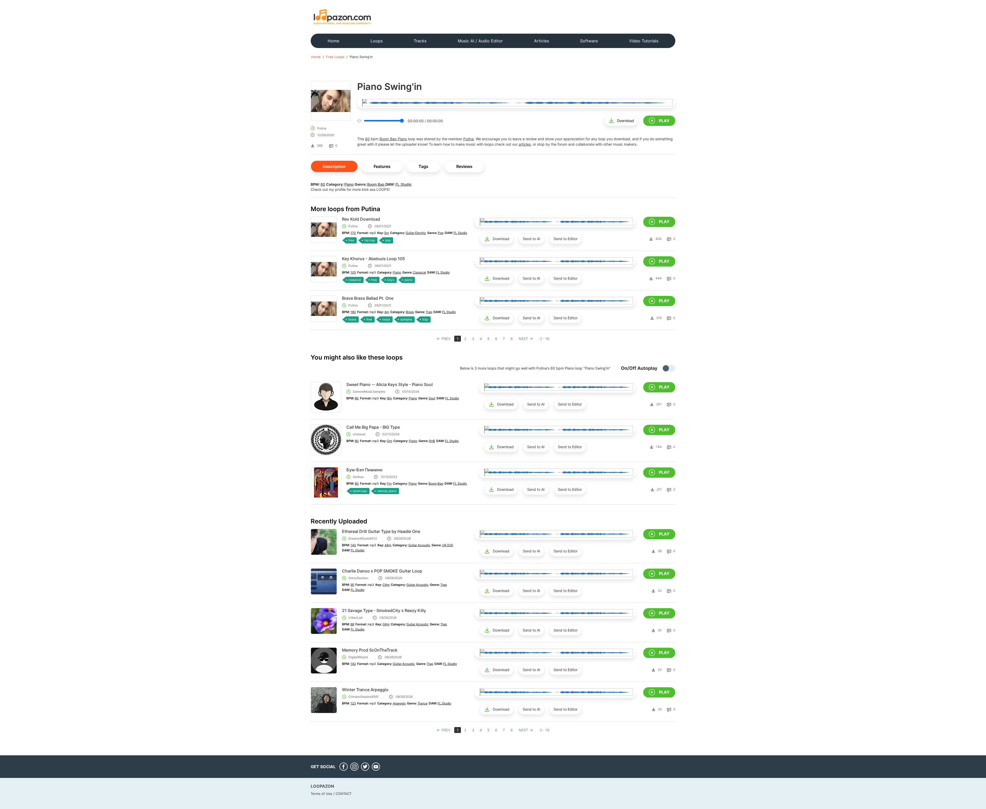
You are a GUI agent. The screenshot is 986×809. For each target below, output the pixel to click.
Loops (377, 40)
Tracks (420, 40)
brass (352, 319)
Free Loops (335, 57)
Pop (440, 233)
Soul (432, 398)
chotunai (359, 434)
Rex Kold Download (361, 219)
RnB (432, 441)
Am (386, 312)
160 (353, 312)
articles (525, 144)
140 (353, 545)
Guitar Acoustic (419, 545)
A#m (388, 545)
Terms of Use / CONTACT (331, 794)
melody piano (386, 491)
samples (406, 319)
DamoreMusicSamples (369, 391)
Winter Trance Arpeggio (365, 689)
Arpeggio (399, 703)
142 (353, 664)
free (351, 240)
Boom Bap (389, 139)
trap (425, 319)
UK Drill (447, 545)
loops (386, 319)
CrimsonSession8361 (363, 697)
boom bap (360, 491)
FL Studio (403, 184)
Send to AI (531, 239)
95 (352, 585)
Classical (419, 272)
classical (354, 280)
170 (353, 233)
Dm (389, 441)
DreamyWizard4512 (362, 538)
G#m (386, 624)
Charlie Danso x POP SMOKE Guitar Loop (382, 570)
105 (353, 272)
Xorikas (358, 477)
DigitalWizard (358, 657)
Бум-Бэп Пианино (364, 469)
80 (367, 139)
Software (589, 40)
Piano (402, 139)
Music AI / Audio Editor (480, 40)
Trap (429, 312)
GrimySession (358, 578)
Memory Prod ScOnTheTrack (369, 650)
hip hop (369, 240)
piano (408, 280)
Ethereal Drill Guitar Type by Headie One (381, 531)
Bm (389, 398)
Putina (321, 128)
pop (388, 240)
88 (352, 624)
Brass (410, 312)
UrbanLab (355, 617)
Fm (389, 483)
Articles (541, 40)
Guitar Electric (416, 233)
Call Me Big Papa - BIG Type (373, 427)
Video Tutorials (643, 40)
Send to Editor (565, 239)
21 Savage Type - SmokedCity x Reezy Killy (384, 610)
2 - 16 (544, 338)
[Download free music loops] (342, 16)
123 (353, 703)
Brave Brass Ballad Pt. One (367, 298)
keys (390, 280)
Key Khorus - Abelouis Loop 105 (373, 258)
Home (333, 40)
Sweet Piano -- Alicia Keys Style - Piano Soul (389, 384)
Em (386, 233)
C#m (386, 585)
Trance (423, 703)
